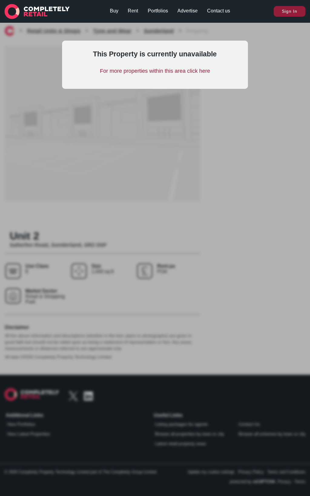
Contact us (218, 10)
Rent (133, 10)
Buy (114, 10)
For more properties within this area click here (155, 71)
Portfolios (158, 10)
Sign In (289, 11)
